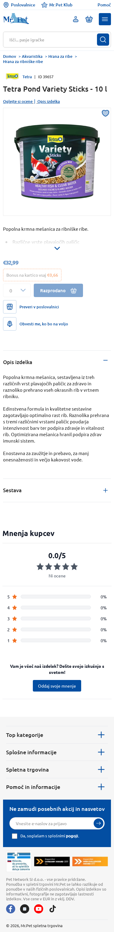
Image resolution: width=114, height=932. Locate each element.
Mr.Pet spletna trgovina (42, 925)
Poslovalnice (23, 5)
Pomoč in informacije (33, 786)
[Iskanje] (103, 39)
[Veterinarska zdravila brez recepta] (19, 861)
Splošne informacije (31, 751)
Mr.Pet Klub (60, 5)
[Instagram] (24, 908)
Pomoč (104, 5)
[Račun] (75, 19)
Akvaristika (32, 56)
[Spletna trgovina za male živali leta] (52, 861)
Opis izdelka (48, 101)
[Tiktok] (52, 908)
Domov (9, 56)
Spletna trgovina (27, 769)
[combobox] (53, 39)
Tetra (27, 76)
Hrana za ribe (60, 56)
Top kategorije (24, 734)
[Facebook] (10, 908)
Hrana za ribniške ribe (23, 61)
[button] (105, 19)
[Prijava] (98, 823)
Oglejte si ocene (18, 101)
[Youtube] (38, 908)
